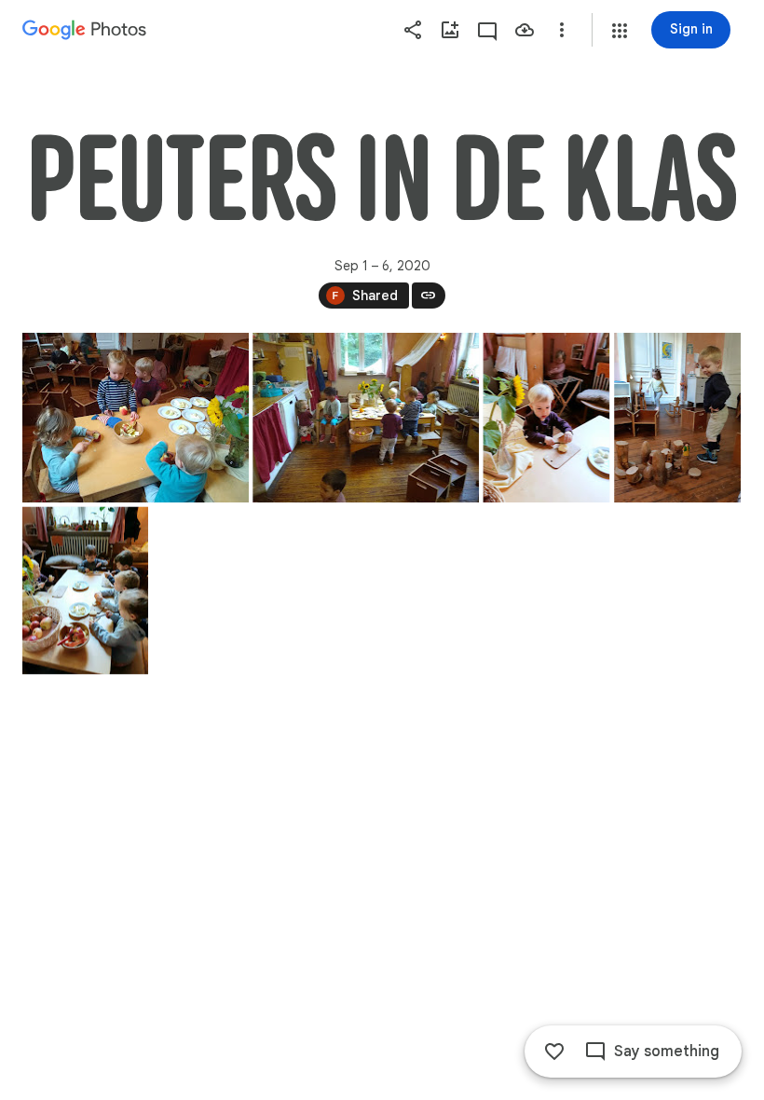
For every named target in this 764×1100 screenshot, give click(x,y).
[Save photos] (524, 29)
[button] (619, 30)
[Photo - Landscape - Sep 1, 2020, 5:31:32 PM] (135, 417)
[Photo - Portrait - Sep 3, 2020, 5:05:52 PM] (546, 417)
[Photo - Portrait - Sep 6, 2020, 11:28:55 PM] (677, 417)
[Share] (412, 29)
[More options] (561, 29)
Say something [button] (666, 1051)
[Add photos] (450, 29)
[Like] (554, 1051)
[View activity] (487, 29)
